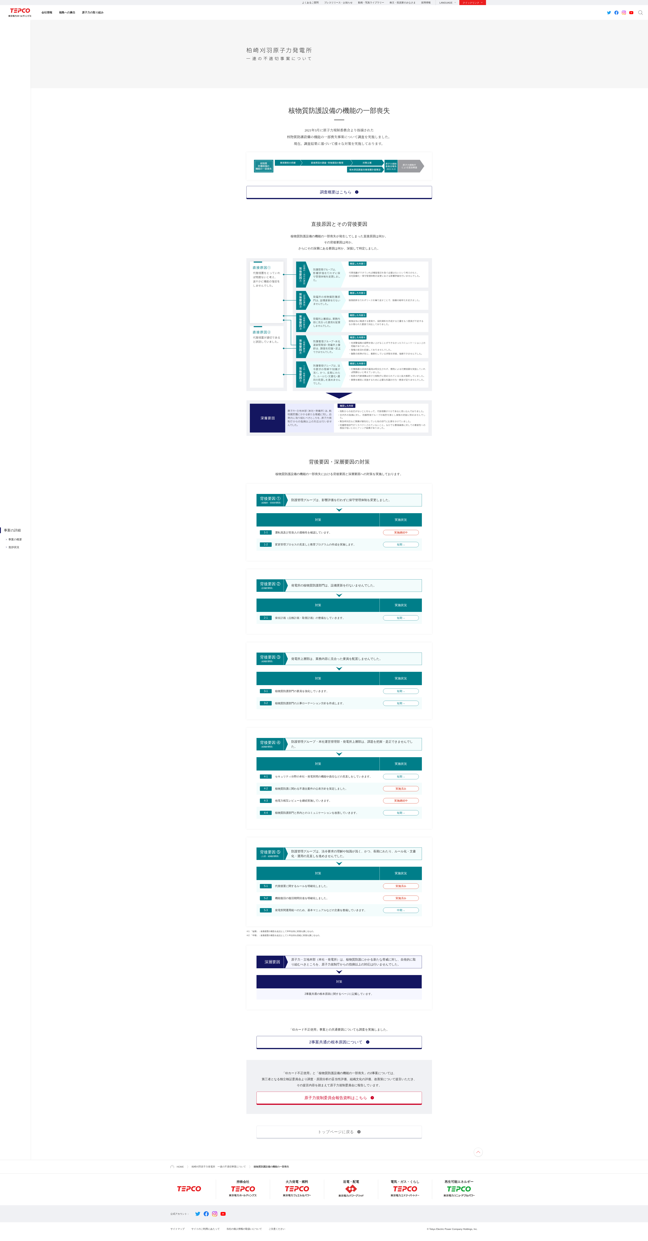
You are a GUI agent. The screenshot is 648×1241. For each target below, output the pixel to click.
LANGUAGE (445, 2)
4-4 (266, 812)
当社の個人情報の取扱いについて (244, 1228)
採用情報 (426, 2)
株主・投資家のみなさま (403, 2)
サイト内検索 (640, 12)
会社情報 (47, 12)
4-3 (266, 800)
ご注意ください (277, 1228)
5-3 (266, 910)
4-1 (266, 776)
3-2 (266, 703)
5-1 (266, 886)
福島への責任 (67, 12)
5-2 (266, 898)
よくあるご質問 (310, 2)
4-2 (266, 788)
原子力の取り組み (93, 12)
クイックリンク (471, 2)
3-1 (266, 691)
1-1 (266, 532)
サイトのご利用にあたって (205, 1228)
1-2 (266, 544)
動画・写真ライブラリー (371, 2)
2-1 (266, 617)
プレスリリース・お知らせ (338, 2)
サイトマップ (177, 1228)
